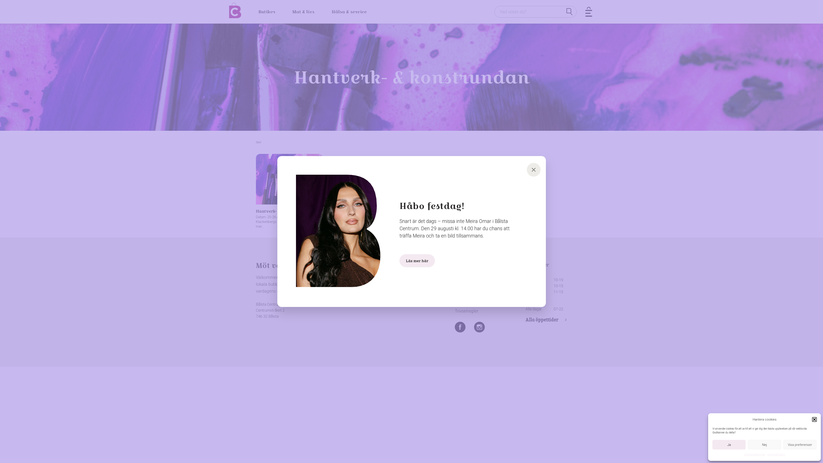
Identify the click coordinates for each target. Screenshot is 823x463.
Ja (729, 445)
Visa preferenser (800, 445)
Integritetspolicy (776, 454)
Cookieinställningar (754, 454)
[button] (814, 419)
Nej (764, 445)
